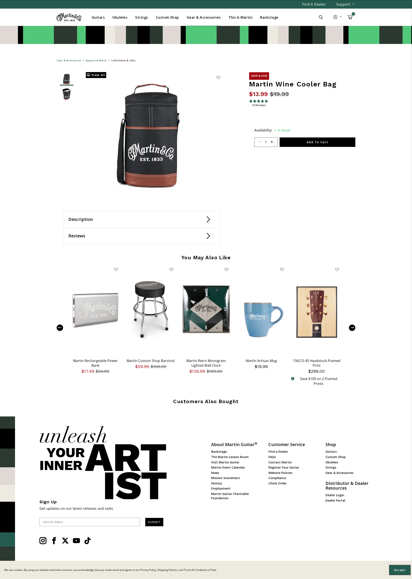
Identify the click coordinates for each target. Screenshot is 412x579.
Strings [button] (141, 17)
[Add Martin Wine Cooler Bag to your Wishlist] (218, 77)
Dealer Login (335, 495)
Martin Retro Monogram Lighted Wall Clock (206, 363)
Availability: (263, 130)
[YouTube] (76, 540)
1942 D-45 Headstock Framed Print (316, 363)
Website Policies (280, 473)
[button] (337, 18)
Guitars (331, 451)
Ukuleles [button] (119, 17)
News (215, 473)
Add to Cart (317, 142)
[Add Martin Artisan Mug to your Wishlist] (282, 269)
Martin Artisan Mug (261, 360)
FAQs (272, 457)
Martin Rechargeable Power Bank (95, 363)
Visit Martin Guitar (225, 462)
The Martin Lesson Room (230, 457)
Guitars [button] (98, 17)
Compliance (277, 478)
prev (63, 328)
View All (97, 75)
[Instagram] (42, 540)
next (348, 328)
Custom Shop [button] (167, 17)
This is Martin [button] (241, 17)
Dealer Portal (335, 500)
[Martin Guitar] (69, 17)
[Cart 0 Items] (350, 18)
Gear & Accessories (339, 473)
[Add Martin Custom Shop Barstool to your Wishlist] (171, 269)
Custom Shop (336, 457)
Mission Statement (225, 478)
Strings (331, 467)
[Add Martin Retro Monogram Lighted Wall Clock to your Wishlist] (226, 269)
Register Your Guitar (283, 467)
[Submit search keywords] (321, 17)
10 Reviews (259, 105)
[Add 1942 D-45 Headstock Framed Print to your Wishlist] (337, 269)
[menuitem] (98, 17)
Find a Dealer (314, 4)
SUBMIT (154, 522)
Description (80, 219)
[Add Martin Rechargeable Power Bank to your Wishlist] (116, 269)
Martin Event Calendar (228, 467)
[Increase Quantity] (273, 142)
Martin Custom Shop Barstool (151, 360)
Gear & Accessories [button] (204, 17)
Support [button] (343, 4)
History (216, 483)
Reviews (76, 236)
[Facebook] (54, 540)
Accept (400, 570)
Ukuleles (332, 462)
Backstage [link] (269, 17)
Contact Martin (280, 462)
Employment (220, 488)
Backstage (219, 451)
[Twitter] (65, 540)
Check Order (277, 483)
